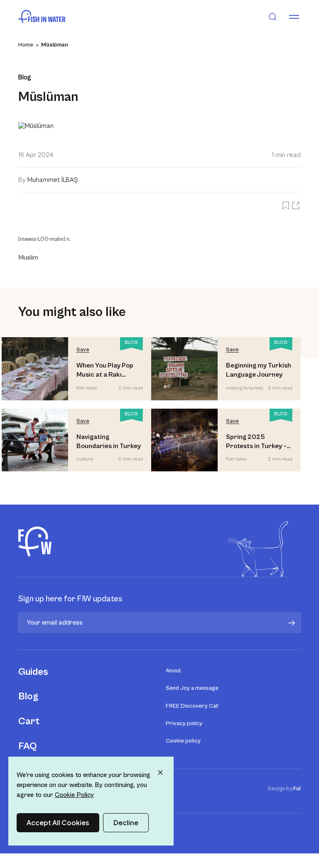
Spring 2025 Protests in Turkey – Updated (256, 442)
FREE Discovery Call (192, 706)
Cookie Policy (74, 795)
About (173, 670)
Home (25, 45)
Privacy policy (184, 723)
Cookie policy (183, 741)
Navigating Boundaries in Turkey (108, 441)
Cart (28, 721)
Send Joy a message (192, 688)
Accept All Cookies (58, 822)
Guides (33, 672)
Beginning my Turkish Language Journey (258, 370)
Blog (28, 696)
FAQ (27, 746)
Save (82, 349)
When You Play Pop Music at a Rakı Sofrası (104, 371)
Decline (125, 822)
